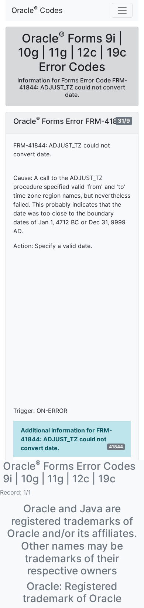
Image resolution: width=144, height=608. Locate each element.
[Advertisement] (72, 328)
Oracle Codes (36, 10)
